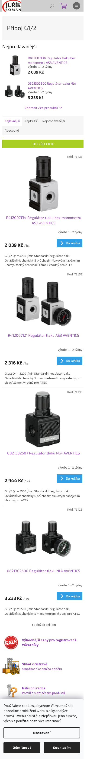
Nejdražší (31, 121)
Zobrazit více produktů (41, 108)
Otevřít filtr (43, 144)
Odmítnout (22, 747)
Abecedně (12, 130)
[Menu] (76, 5)
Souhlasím (62, 747)
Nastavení (41, 732)
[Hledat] (52, 5)
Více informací (49, 721)
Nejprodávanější (53, 121)
